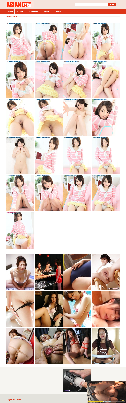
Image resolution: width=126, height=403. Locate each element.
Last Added (46, 11)
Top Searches (33, 11)
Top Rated (20, 11)
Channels (57, 11)
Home (10, 11)
